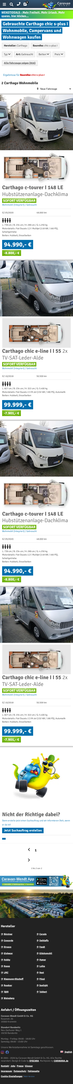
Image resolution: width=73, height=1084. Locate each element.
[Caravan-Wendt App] (36, 887)
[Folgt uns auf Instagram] (3, 1052)
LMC (6, 972)
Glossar (29, 1066)
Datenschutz (20, 1071)
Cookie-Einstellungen (11, 1076)
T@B (6, 991)
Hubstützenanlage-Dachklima (35, 191)
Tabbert (43, 991)
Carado (43, 934)
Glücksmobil (45, 953)
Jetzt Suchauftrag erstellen (23, 830)
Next (41, 972)
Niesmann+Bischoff (13, 979)
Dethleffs (44, 940)
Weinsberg (9, 998)
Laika (42, 966)
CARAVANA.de (61, 1060)
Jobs (13, 1066)
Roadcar (8, 985)
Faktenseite (33, 1071)
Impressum (6, 1071)
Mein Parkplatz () (28, 5)
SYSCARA (34, 1060)
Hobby (7, 959)
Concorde (8, 940)
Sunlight (43, 985)
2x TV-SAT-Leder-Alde (35, 354)
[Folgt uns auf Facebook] (7, 1052)
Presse (20, 1066)
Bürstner (8, 934)
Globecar (8, 953)
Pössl (42, 979)
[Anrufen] (18, 3)
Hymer (42, 959)
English (68, 1052)
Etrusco (7, 947)
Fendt (42, 947)
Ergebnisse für (11, 75)
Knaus (7, 966)
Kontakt (5, 1066)
